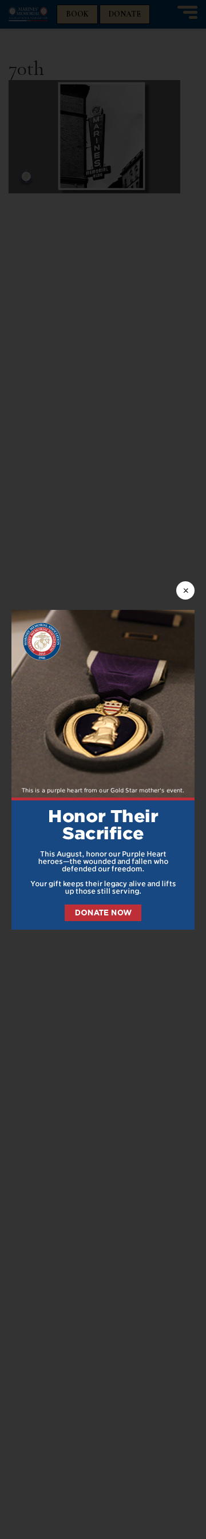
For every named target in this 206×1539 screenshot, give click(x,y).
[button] (103, 770)
